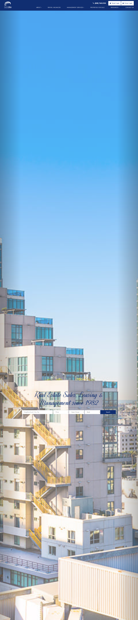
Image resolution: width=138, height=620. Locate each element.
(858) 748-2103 (100, 3)
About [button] (38, 7)
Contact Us (129, 7)
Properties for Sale (97, 7)
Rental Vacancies (54, 7)
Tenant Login (115, 3)
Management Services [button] (75, 7)
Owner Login (128, 3)
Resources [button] (114, 7)
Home (28, 7)
